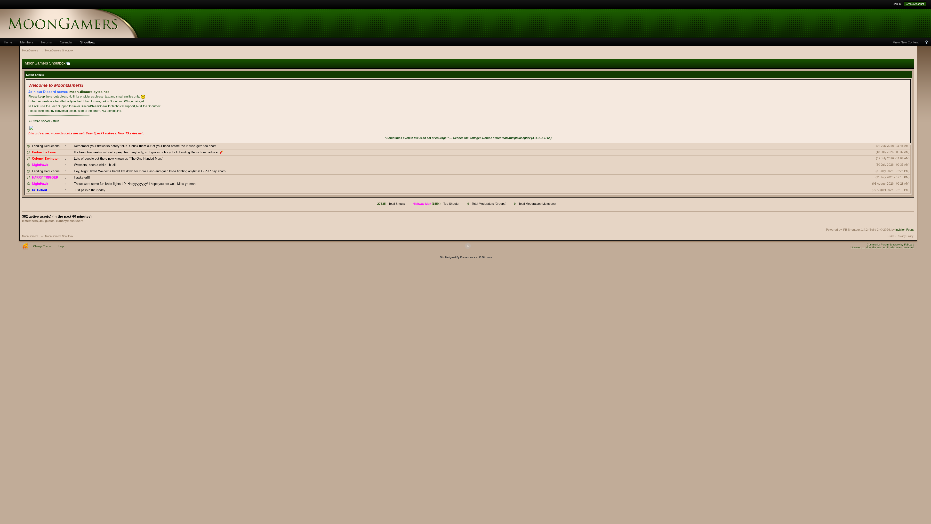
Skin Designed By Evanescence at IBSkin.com (466, 257)
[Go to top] (468, 246)
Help (61, 246)
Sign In (897, 3)
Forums (46, 42)
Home (8, 42)
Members (26, 42)
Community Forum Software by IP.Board (890, 244)
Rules (891, 236)
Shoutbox (87, 42)
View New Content (906, 42)
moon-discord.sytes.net (89, 92)
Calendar (66, 42)
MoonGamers (30, 236)
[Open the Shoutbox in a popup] (68, 63)
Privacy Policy (905, 236)
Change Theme (42, 246)
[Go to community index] (77, 23)
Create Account (915, 3)
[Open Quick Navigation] (926, 42)
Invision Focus (904, 229)
